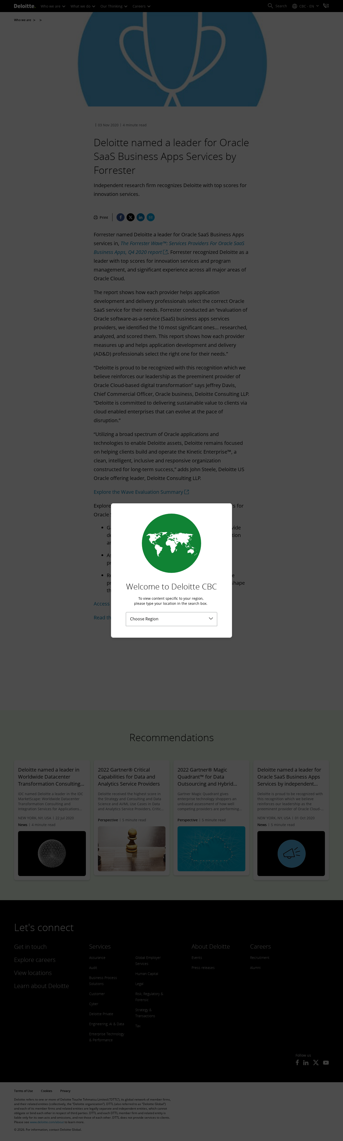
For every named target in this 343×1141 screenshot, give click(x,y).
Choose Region (144, 619)
